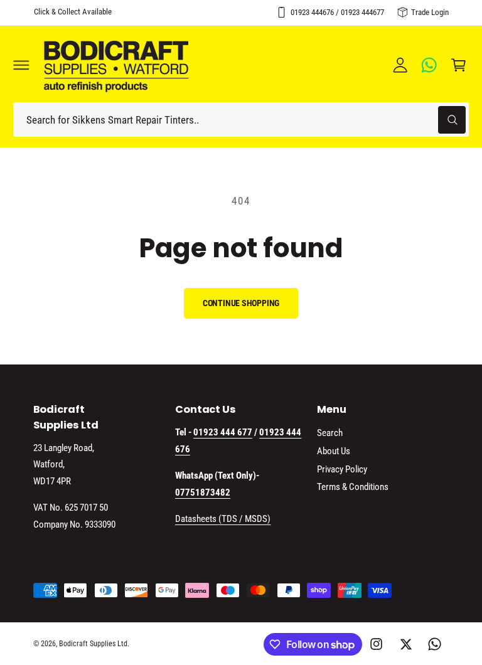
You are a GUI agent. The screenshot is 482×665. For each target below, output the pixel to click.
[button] (21, 65)
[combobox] (241, 119)
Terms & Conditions (352, 486)
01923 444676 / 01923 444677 (337, 12)
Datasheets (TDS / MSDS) (222, 518)
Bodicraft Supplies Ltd (93, 643)
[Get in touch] (429, 65)
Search (330, 433)
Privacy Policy (342, 469)
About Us (333, 451)
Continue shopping (241, 303)
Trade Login (430, 12)
